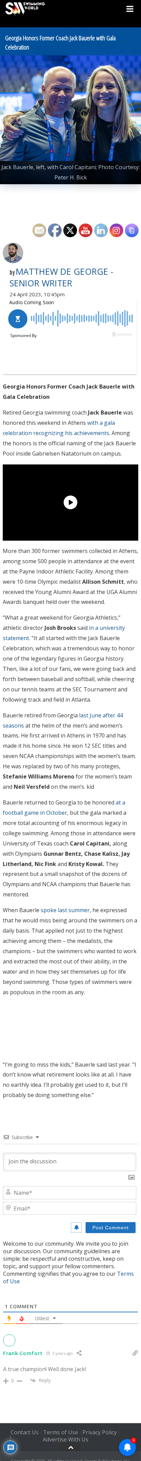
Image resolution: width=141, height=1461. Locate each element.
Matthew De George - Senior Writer (61, 277)
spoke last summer (65, 910)
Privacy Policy (99, 1432)
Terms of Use (60, 1432)
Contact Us (25, 1432)
